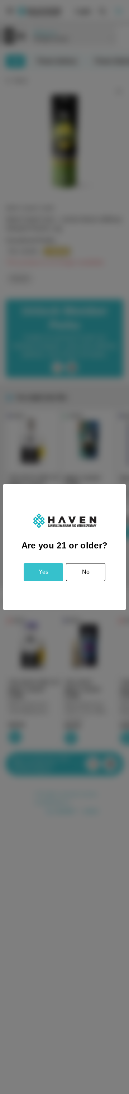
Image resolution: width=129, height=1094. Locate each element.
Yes (43, 572)
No (86, 572)
